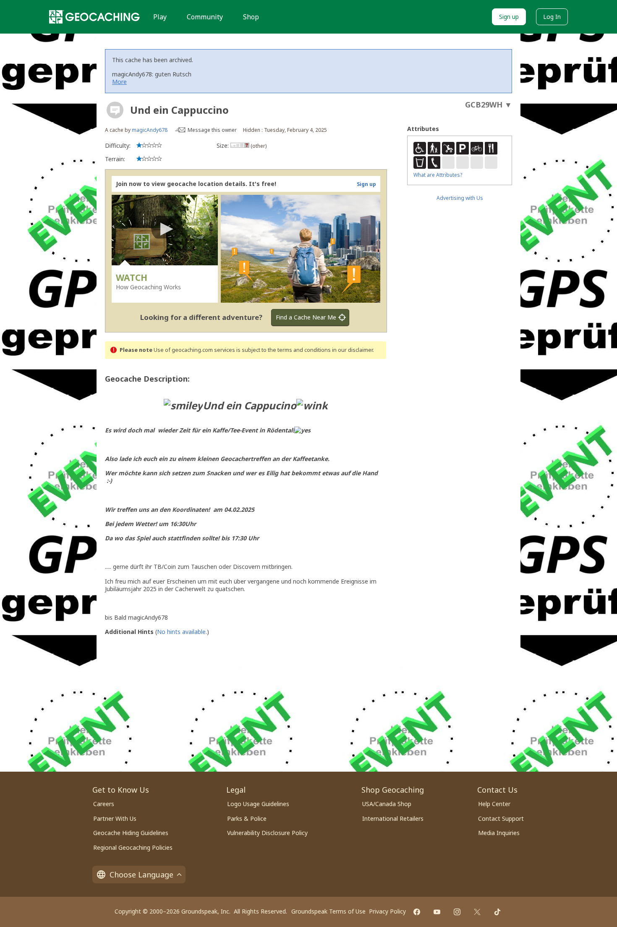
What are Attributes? (437, 174)
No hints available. (182, 632)
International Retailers (393, 818)
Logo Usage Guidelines (258, 804)
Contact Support (501, 818)
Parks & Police (247, 818)
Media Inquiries (499, 833)
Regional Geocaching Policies (133, 847)
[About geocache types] (115, 110)
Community (205, 16)
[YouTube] (437, 912)
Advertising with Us (460, 198)
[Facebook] (417, 912)
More (119, 82)
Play (160, 16)
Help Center (494, 804)
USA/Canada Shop (386, 804)
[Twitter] (477, 912)
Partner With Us (114, 818)
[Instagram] (457, 912)
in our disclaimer (352, 350)
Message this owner (212, 130)
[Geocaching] (94, 16)
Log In (552, 17)
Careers (103, 804)
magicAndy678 (149, 130)
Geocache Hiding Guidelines (130, 833)
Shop (251, 16)
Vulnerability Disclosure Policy (267, 833)
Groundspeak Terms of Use (328, 911)
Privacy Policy (387, 911)
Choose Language (141, 874)
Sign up (509, 17)
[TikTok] (497, 912)
